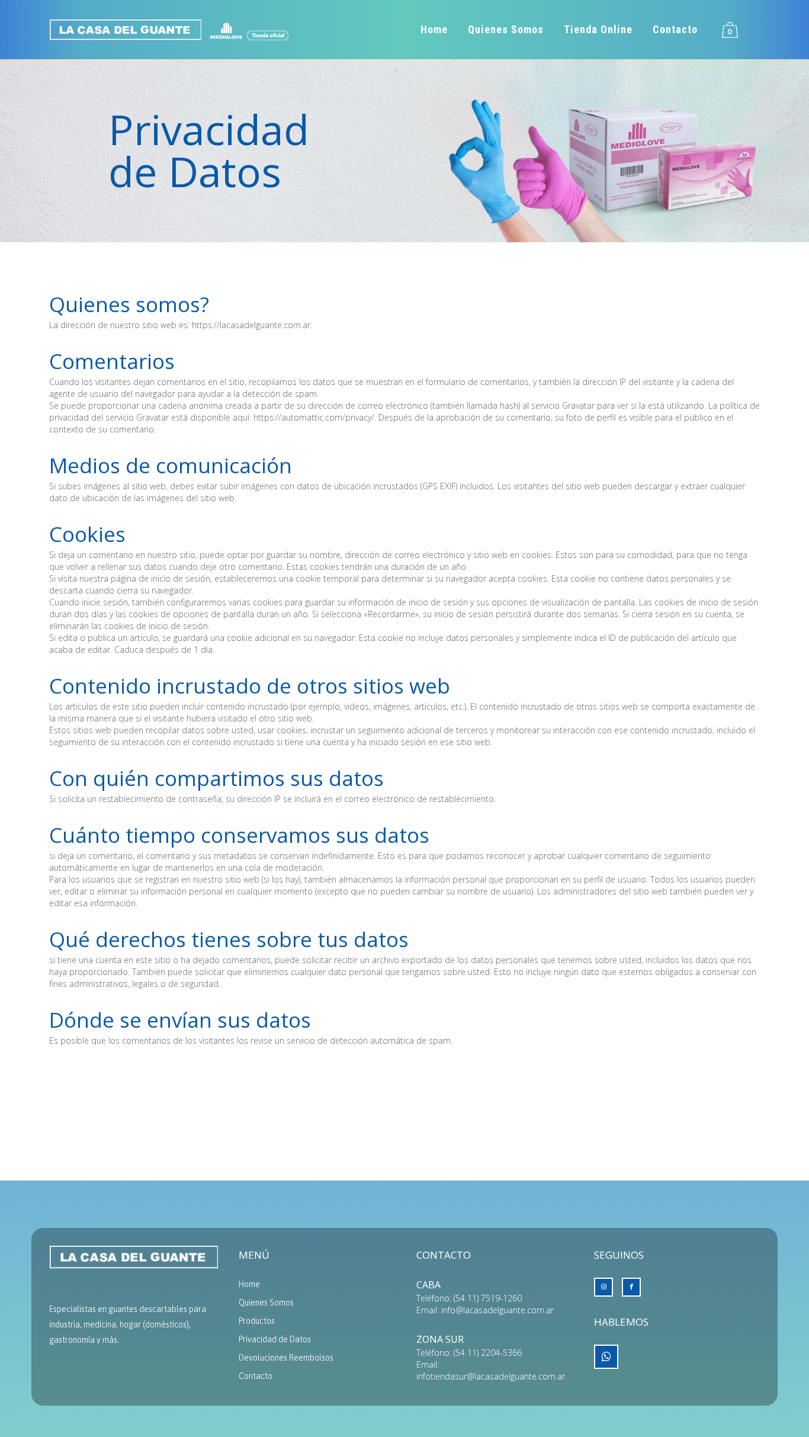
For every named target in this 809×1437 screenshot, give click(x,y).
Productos (257, 1321)
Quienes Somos (266, 1302)
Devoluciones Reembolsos (286, 1357)
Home (249, 1284)
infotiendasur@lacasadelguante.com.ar (490, 1376)
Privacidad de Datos (275, 1339)
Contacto (255, 1376)
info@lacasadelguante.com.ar (497, 1310)
